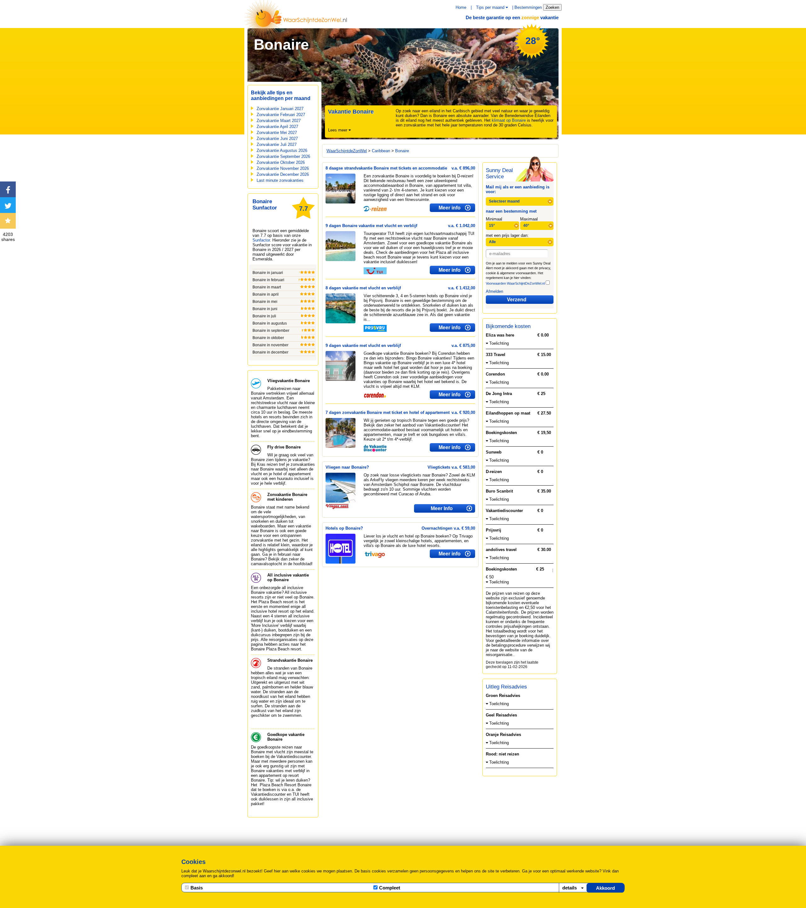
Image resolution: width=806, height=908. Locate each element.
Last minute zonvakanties (280, 180)
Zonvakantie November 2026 (283, 168)
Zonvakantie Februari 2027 (281, 114)
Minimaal (494, 219)
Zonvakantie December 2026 (283, 174)
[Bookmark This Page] (8, 221)
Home (461, 7)
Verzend (516, 299)
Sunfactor (261, 240)
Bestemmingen (528, 7)
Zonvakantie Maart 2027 (279, 120)
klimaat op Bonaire (509, 120)
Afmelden (494, 291)
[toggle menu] (507, 7)
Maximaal (529, 219)
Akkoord (605, 888)
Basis (196, 887)
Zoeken (552, 7)
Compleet (389, 887)
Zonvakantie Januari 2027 (280, 108)
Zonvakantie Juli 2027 (277, 144)
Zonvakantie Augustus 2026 (282, 150)
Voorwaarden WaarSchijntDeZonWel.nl (515, 283)
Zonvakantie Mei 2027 (277, 132)
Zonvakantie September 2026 (283, 156)
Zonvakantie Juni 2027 (277, 138)
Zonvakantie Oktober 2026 (281, 162)
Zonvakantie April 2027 (277, 126)
